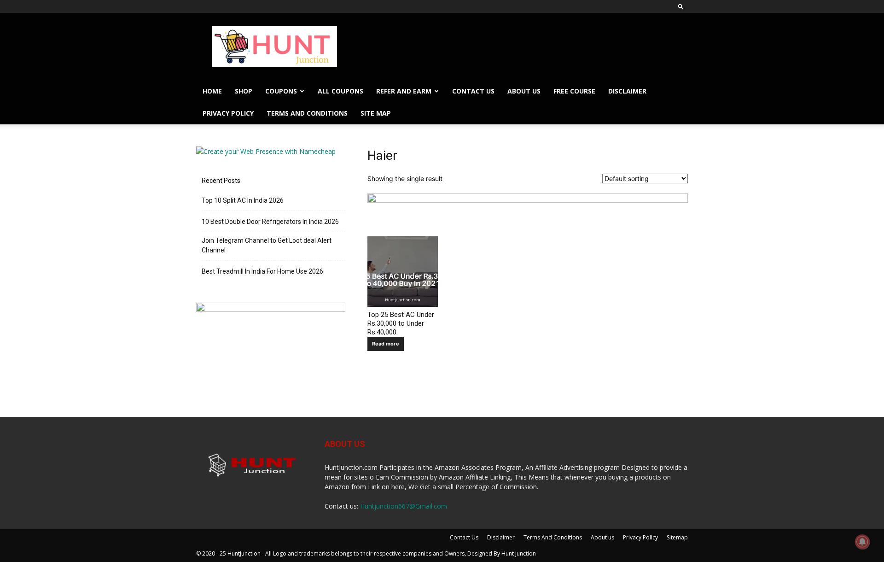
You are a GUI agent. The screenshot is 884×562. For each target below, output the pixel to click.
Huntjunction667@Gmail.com (403, 506)
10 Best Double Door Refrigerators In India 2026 (270, 221)
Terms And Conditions (307, 113)
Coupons (281, 91)
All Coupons (340, 91)
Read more (385, 343)
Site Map (376, 113)
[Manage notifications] (862, 541)
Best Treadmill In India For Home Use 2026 (262, 271)
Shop (243, 91)
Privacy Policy (228, 113)
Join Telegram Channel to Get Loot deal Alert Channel (267, 245)
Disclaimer (627, 91)
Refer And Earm (403, 91)
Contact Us (473, 91)
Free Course (574, 91)
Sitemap (677, 537)
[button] (681, 6)
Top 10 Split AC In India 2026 (243, 200)
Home (212, 91)
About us (524, 91)
